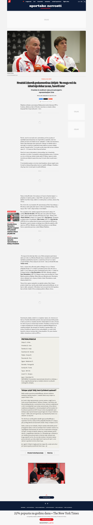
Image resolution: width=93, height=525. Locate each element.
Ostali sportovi (56, 1)
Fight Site (66, 1)
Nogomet (28, 1)
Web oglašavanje (59, 507)
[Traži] (85, 2)
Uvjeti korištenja (30, 507)
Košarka (47, 1)
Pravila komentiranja (40, 507)
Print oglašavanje (68, 507)
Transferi (40, 1)
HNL (34, 1)
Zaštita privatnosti (50, 507)
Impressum (23, 507)
